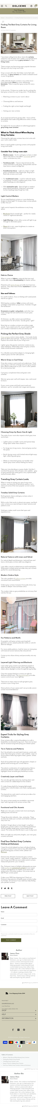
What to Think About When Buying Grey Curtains (16, 1057)
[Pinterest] (8, 888)
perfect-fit (15, 868)
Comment (3, 924)
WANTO (35, 982)
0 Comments (12, 30)
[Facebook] (1, 888)
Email (2, 918)
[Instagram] (18, 1030)
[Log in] (31, 6)
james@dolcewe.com (8, 1003)
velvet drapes (15, 285)
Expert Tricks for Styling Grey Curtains (13, 1063)
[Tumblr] (12, 888)
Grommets (27, 156)
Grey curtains (5, 337)
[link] (19, 11)
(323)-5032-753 (13, 1009)
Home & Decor (9, 17)
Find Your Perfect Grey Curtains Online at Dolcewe (16, 1065)
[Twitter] (5, 888)
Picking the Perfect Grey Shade (11, 1059)
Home (2, 17)
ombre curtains (20, 578)
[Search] (6, 6)
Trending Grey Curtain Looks (11, 1061)
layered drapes (24, 675)
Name (2, 911)
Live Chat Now (6, 1006)
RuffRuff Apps (27, 982)
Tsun (37, 1069)
